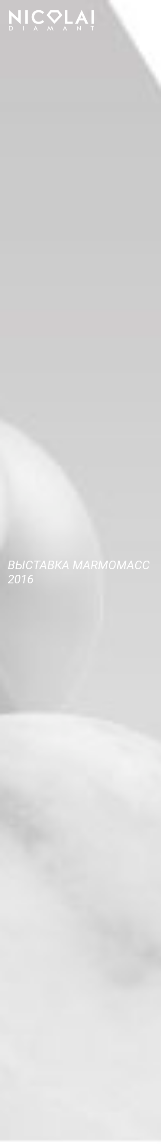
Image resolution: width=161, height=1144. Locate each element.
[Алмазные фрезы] (51, 20)
